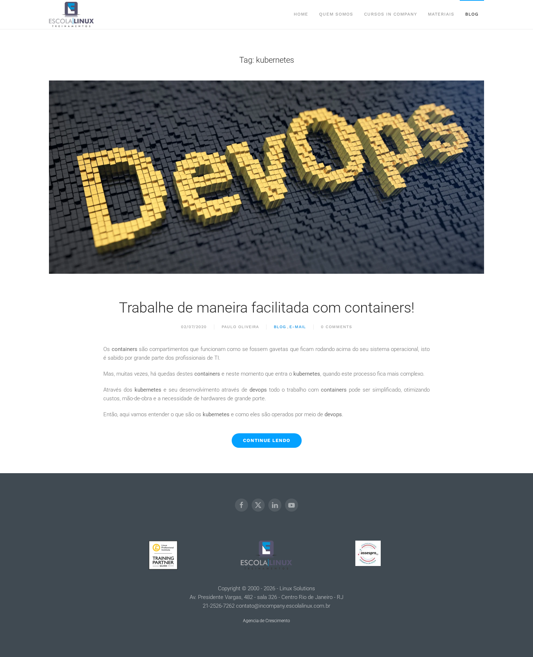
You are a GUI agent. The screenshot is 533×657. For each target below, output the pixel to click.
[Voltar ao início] (71, 14)
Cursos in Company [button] (390, 14)
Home (301, 14)
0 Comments (336, 327)
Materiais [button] (441, 14)
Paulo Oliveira (240, 327)
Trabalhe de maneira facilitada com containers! (266, 307)
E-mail (297, 327)
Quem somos (336, 14)
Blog (472, 14)
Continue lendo (266, 440)
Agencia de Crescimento (266, 620)
